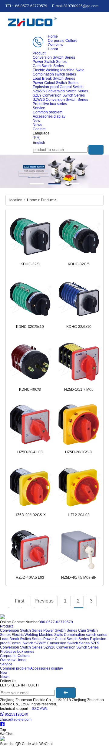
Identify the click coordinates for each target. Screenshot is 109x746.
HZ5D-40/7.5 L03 (30, 577)
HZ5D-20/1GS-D (78, 452)
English (39, 142)
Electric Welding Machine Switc (58, 70)
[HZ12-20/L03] (78, 487)
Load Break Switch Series (54, 78)
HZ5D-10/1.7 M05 (79, 389)
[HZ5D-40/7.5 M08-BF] (78, 550)
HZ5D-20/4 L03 (30, 452)
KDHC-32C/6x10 (30, 327)
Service (39, 108)
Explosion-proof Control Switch (58, 87)
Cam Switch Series (48, 66)
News (37, 125)
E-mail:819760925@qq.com (75, 6)
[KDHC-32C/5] (78, 236)
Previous (44, 600)
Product (39, 53)
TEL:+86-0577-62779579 (26, 6)
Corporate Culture (63, 41)
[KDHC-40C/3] (30, 361)
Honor (53, 49)
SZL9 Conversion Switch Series (59, 95)
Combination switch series (54, 74)
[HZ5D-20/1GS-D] (78, 424)
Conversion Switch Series (54, 57)
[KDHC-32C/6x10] (30, 299)
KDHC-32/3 (30, 264)
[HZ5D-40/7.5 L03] (30, 550)
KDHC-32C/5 (79, 264)
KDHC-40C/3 (30, 389)
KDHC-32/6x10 (78, 327)
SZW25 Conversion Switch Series (60, 91)
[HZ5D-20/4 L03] (30, 424)
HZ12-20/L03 (79, 515)
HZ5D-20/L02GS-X (30, 515)
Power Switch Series (50, 62)
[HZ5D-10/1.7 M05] (78, 361)
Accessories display (49, 116)
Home (53, 36)
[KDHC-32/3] (30, 236)
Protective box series (50, 104)
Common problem (47, 112)
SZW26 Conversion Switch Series (60, 99)
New (36, 121)
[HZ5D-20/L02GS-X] (30, 487)
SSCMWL (40, 709)
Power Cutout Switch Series (55, 83)
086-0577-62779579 (56, 622)
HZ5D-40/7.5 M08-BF (78, 577)
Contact (39, 129)
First (19, 600)
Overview (55, 45)
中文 (36, 138)
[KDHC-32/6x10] (78, 299)
